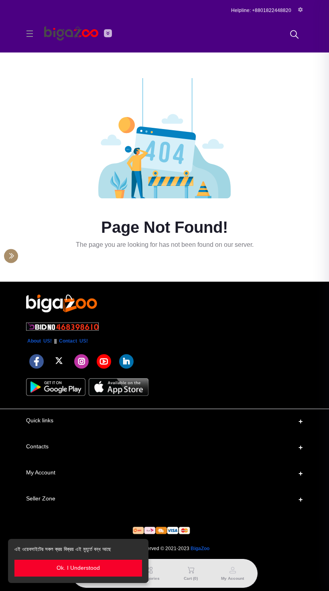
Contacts (37, 446)
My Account (40, 472)
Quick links (39, 420)
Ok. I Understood (78, 568)
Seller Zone (40, 498)
